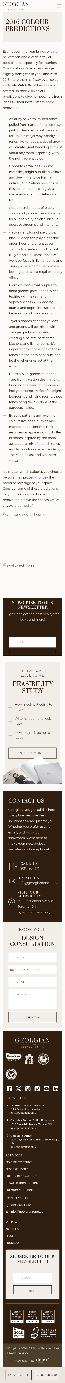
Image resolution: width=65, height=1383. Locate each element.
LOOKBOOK (13, 1243)
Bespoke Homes (17, 1169)
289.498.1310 (29, 868)
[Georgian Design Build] (15, 6)
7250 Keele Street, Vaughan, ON (28, 1109)
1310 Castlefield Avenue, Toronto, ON (31, 1124)
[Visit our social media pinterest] (37, 1089)
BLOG (9, 1236)
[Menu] (59, 6)
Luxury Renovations (21, 1176)
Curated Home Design (22, 1183)
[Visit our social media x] (18, 1089)
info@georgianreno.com (38, 883)
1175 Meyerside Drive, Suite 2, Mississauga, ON (34, 1141)
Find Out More (30, 753)
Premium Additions (20, 1190)
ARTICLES (12, 1229)
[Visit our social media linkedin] (56, 1089)
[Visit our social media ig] (28, 1089)
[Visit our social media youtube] (46, 1089)
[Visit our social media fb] (9, 1089)
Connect (16, 1375)
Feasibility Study (19, 1162)
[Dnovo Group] (42, 1361)
